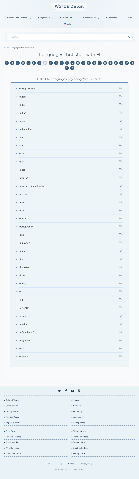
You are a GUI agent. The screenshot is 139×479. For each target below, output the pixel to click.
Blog (130, 18)
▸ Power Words (11, 442)
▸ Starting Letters (80, 448)
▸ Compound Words (13, 453)
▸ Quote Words (11, 406)
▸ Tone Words (10, 431)
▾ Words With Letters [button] (17, 18)
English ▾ (69, 24)
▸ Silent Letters (79, 431)
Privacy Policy (86, 464)
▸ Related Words (11, 400)
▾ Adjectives (44, 18)
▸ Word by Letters (80, 437)
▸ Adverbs (76, 406)
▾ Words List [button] (66, 18)
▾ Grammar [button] (111, 18)
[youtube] (72, 390)
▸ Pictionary (77, 411)
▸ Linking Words (11, 411)
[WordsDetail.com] (69, 10)
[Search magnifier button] (129, 37)
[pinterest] (79, 390)
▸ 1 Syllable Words (12, 437)
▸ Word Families (11, 448)
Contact (71, 464)
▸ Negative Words (12, 422)
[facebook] (66, 390)
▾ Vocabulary (89, 18)
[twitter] (59, 390)
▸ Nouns (75, 400)
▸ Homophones (78, 422)
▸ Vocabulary (77, 417)
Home (6, 48)
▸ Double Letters (79, 442)
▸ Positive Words (11, 417)
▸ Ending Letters (79, 453)
